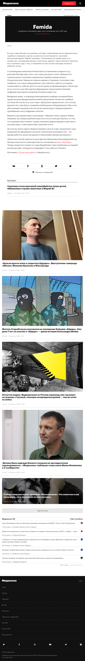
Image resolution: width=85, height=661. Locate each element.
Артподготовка (56, 9)
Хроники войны (7, 9)
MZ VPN (4, 623)
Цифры (9, 45)
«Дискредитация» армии (72, 9)
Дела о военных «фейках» (24, 9)
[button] (80, 3)
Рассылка (5, 611)
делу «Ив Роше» (64, 142)
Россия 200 (6, 628)
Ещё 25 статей (42, 510)
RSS (5, 605)
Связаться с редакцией (44, 172)
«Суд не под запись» (27, 152)
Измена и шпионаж (42, 9)
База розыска (7, 634)
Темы (4, 587)
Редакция (5, 599)
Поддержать (69, 3)
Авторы (4, 593)
